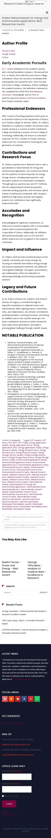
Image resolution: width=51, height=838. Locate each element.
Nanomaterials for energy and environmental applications (19, 485)
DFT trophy (23, 442)
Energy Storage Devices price (21, 457)
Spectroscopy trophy (29, 501)
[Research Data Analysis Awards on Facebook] (24, 699)
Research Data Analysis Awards (24, 3)
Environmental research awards (16, 467)
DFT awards (36, 440)
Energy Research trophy (26, 452)
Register (5, 811)
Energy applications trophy (30, 447)
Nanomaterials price (11, 489)
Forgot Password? (10, 814)
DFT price (12, 442)
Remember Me (11, 796)
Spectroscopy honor (31, 499)
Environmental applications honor (17, 462)
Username (12, 771)
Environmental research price (29, 469)
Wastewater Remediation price (33, 506)
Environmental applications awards (31, 460)
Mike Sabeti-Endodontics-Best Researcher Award (23, 518)
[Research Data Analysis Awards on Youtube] (18, 699)
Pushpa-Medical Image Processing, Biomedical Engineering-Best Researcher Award (24, 526)
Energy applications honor (21, 445)
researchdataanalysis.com (22, 678)
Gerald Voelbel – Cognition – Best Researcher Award (12, 566)
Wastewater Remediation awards (16, 504)
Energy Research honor (28, 450)
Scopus (5, 57)
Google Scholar (9, 54)
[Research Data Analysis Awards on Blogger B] (11, 699)
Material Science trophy (17, 482)
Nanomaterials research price (15, 494)
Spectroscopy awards (11, 499)
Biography (15, 440)
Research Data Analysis (12, 723)
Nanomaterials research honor (23, 491)
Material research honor (20, 474)
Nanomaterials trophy (26, 496)
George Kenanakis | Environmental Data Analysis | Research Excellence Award (24, 613)
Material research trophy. (18, 477)
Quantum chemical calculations (32, 98)
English (31, 2)
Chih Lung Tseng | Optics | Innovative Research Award (23, 622)
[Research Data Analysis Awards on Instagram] (31, 699)
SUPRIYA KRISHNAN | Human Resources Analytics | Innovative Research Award (25, 631)
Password (11, 783)
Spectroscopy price (10, 501)
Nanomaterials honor (36, 486)
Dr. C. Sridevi (7, 69)
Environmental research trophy (15, 472)
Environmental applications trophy (33, 465)
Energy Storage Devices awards (23, 453)
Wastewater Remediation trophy (16, 509)
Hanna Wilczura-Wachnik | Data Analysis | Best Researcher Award (38, 568)
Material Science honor (20, 479)
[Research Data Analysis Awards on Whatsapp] (37, 699)
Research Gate (8, 50)
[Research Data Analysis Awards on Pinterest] (5, 699)
